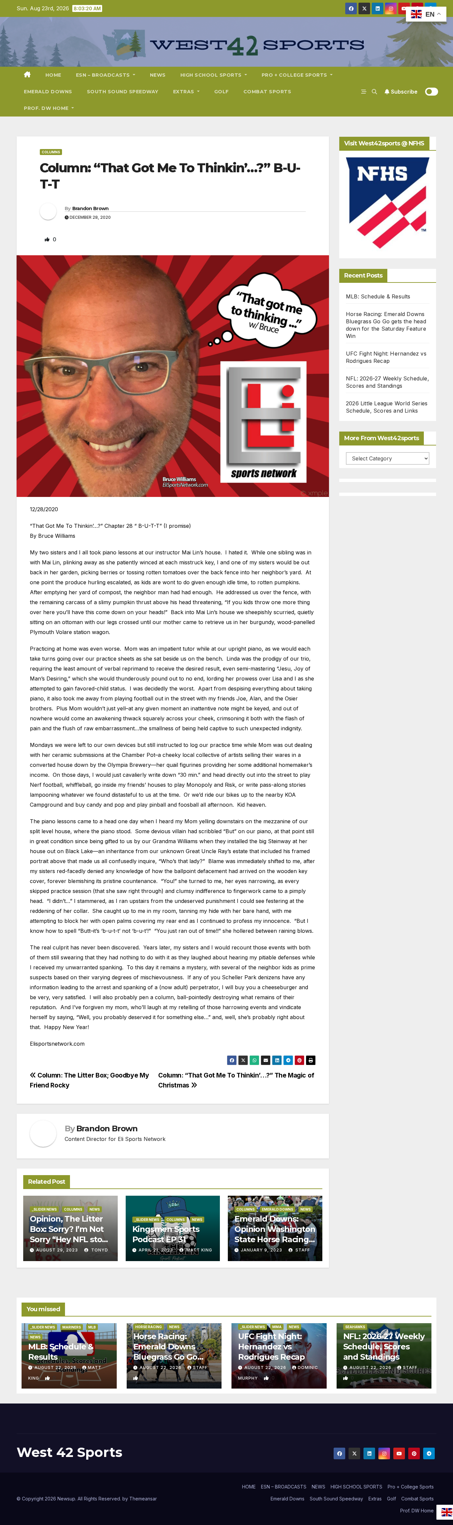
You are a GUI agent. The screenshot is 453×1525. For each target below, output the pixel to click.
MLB (92, 1327)
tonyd (99, 1249)
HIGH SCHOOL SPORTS (211, 75)
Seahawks (355, 1327)
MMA (277, 1327)
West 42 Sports (69, 1452)
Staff (302, 1249)
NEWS (158, 75)
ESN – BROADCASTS (104, 75)
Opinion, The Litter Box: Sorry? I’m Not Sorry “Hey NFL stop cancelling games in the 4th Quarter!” (68, 1239)
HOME (53, 75)
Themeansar (143, 1498)
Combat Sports (267, 92)
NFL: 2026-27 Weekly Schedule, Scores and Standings (383, 1346)
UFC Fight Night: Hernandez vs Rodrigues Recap (271, 1346)
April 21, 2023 (156, 1249)
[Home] (27, 75)
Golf (221, 92)
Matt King (198, 1249)
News (95, 1209)
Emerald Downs (48, 92)
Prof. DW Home (47, 108)
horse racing (148, 1327)
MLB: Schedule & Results (378, 296)
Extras (184, 92)
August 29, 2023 (57, 1249)
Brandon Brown (90, 208)
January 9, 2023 (261, 1249)
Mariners (71, 1327)
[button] (374, 91)
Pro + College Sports (295, 75)
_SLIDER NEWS (44, 1209)
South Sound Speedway (123, 92)
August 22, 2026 (56, 1367)
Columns (51, 152)
